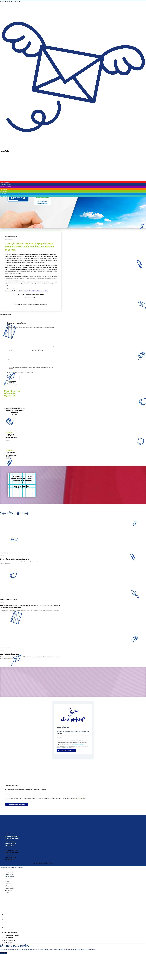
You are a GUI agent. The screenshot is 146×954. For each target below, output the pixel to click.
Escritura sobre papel (11, 836)
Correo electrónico (38, 350)
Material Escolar (4, 552)
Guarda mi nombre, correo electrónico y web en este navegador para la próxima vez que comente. (31, 368)
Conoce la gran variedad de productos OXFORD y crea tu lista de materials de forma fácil (21, 479)
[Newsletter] (73, 148)
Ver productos (21, 487)
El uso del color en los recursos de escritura (15, 559)
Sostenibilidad (9, 845)
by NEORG (7, 881)
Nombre (10, 350)
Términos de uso (8, 878)
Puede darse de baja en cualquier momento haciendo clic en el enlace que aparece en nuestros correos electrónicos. (27, 799)
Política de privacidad (80, 798)
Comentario (11, 333)
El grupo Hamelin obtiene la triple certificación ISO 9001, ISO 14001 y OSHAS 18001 (26, 291)
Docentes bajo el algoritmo (9, 654)
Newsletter (5, 151)
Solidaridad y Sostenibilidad (11, 236)
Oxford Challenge (10, 843)
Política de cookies (9, 874)
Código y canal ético (9, 872)
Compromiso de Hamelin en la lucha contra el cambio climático (11, 455)
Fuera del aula (9, 841)
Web (8, 359)
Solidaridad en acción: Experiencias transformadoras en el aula (12, 436)
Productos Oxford (12, 599)
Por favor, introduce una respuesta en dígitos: (20, 372)
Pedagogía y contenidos (5, 648)
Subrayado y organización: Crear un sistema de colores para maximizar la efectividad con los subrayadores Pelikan (30, 606)
